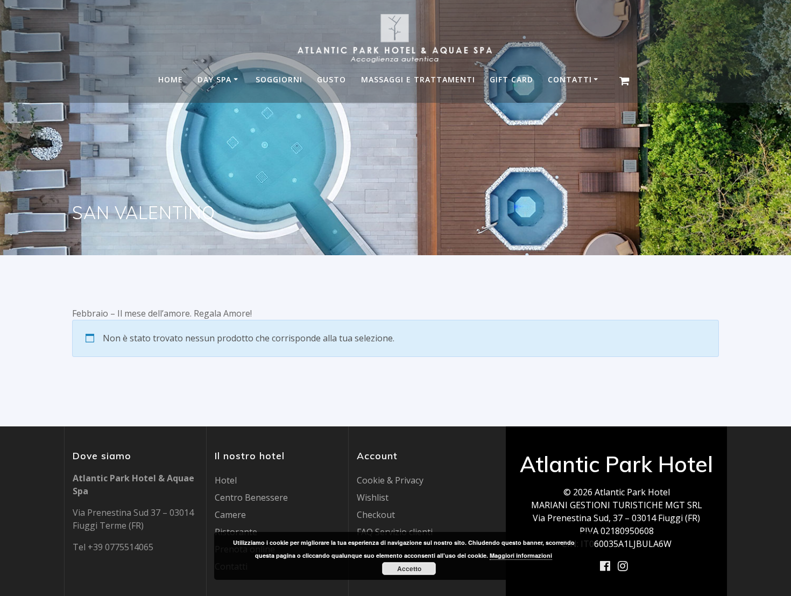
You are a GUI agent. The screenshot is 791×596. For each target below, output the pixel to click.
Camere (230, 515)
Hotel (226, 480)
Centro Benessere (251, 497)
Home (170, 79)
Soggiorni (279, 79)
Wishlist (373, 497)
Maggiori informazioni (521, 555)
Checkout (376, 515)
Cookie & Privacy (390, 480)
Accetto (409, 568)
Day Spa (214, 79)
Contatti (570, 79)
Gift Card (511, 79)
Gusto (331, 79)
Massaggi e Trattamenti (418, 79)
